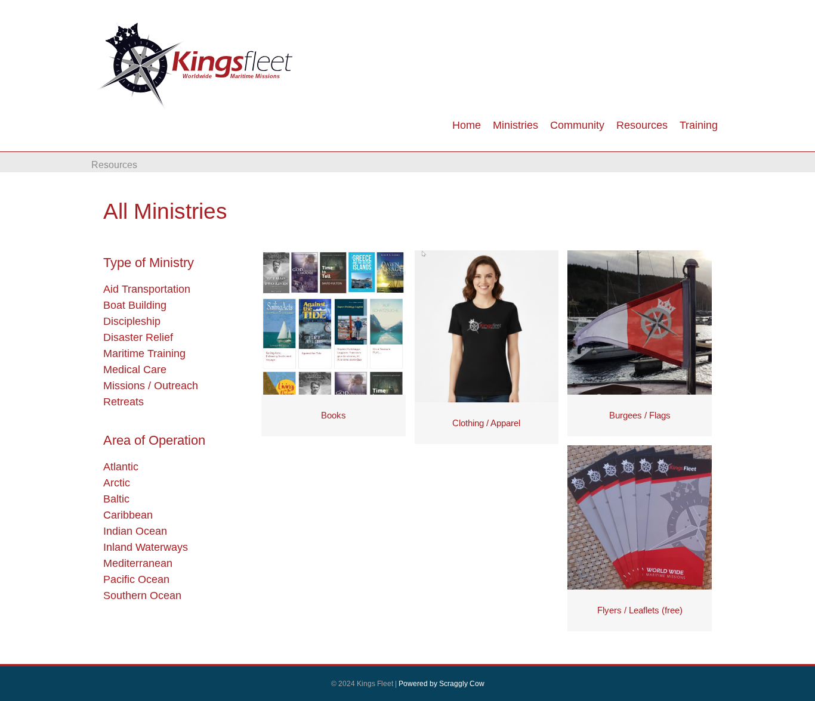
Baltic (116, 499)
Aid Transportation (146, 289)
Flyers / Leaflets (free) (640, 610)
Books (333, 415)
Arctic (116, 483)
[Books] (333, 322)
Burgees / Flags (640, 415)
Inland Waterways (145, 547)
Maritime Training (144, 353)
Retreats (123, 402)
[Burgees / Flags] (639, 322)
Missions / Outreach (150, 386)
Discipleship (131, 321)
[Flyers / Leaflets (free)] (639, 517)
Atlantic (120, 467)
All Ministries (165, 211)
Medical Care (134, 370)
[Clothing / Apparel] (487, 325)
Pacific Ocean (136, 579)
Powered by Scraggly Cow (441, 684)
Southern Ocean (142, 595)
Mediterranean (137, 563)
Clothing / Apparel (486, 423)
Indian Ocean (135, 531)
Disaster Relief (138, 337)
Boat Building (134, 305)
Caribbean (128, 515)
